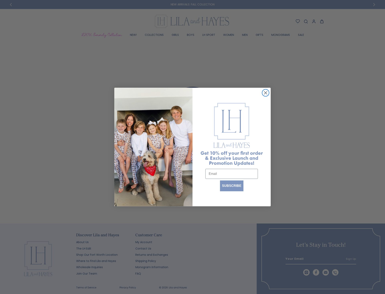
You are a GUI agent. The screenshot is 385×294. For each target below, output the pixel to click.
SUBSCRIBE (231, 185)
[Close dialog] (265, 92)
